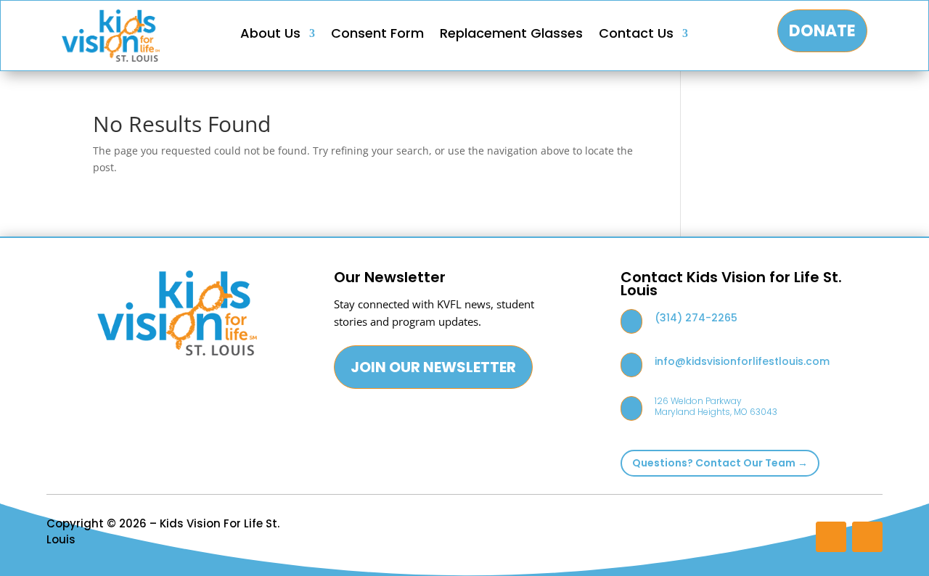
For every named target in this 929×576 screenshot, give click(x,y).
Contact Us (636, 35)
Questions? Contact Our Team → (720, 463)
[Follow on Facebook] (867, 537)
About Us (270, 35)
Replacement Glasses (511, 35)
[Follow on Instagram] (831, 537)
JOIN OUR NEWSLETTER (433, 367)
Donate (822, 31)
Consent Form (377, 35)
